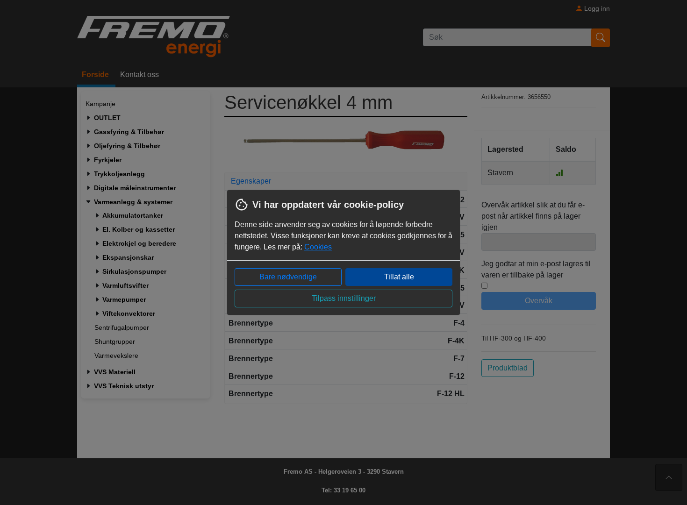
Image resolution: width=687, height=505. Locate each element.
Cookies (318, 247)
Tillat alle (399, 277)
